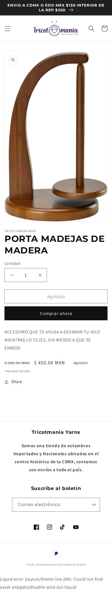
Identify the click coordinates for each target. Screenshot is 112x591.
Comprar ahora (56, 313)
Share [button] (16, 381)
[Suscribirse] (93, 505)
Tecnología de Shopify (72, 564)
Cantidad (12, 263)
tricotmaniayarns (47, 564)
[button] (7, 28)
